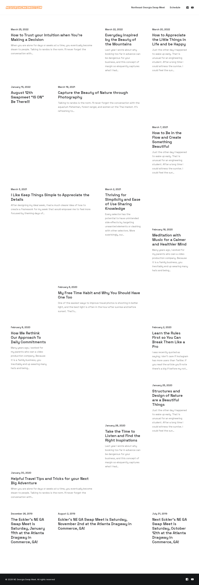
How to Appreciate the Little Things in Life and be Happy (169, 39)
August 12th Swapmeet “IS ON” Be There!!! (27, 97)
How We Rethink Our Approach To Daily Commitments (28, 338)
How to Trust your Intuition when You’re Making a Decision (46, 37)
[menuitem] (148, 7)
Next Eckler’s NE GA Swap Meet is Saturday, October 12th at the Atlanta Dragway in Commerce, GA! (169, 530)
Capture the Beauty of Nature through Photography (93, 95)
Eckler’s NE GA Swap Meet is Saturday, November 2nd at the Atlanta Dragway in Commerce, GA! (95, 524)
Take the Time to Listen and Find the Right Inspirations (122, 436)
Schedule (175, 7)
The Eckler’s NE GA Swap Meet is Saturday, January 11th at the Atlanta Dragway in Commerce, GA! (28, 530)
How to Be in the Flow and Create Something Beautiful (167, 139)
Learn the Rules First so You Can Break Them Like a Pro (168, 340)
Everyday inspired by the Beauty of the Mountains (121, 39)
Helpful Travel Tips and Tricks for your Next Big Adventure (50, 480)
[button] (188, 7)
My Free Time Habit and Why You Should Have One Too (99, 295)
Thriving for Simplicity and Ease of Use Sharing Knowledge (122, 201)
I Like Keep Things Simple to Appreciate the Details (50, 197)
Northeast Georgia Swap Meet (148, 7)
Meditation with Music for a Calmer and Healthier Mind (169, 240)
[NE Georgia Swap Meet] (24, 7)
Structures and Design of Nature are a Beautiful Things (167, 398)
